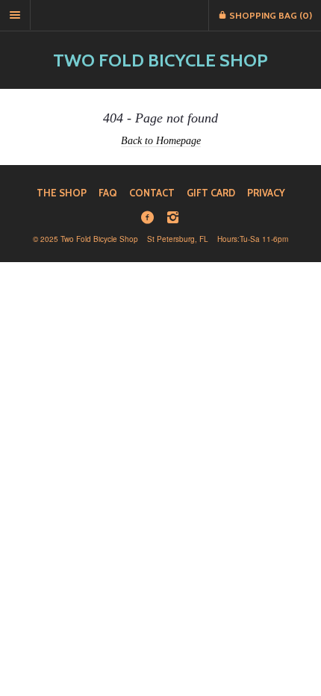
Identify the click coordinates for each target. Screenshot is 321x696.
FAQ (108, 193)
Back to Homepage (161, 140)
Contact (152, 193)
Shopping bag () (269, 15)
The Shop (62, 193)
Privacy (266, 193)
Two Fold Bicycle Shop (160, 60)
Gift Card (211, 193)
